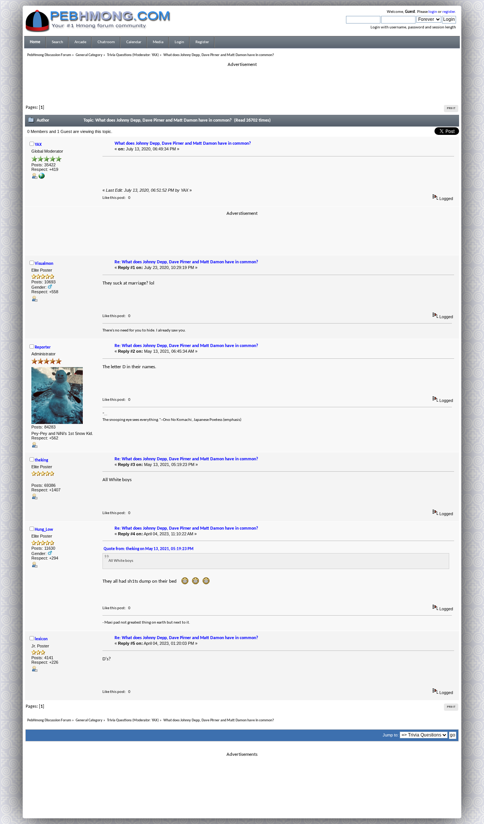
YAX (155, 55)
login (432, 12)
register (448, 12)
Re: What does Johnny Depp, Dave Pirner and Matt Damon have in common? (186, 262)
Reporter (43, 348)
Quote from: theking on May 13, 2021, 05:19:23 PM (149, 549)
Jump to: (391, 735)
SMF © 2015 (237, 801)
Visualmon (44, 264)
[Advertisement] (242, 85)
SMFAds (226, 806)
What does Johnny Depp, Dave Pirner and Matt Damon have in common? (183, 143)
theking (41, 460)
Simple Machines (266, 801)
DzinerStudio (252, 810)
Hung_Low (44, 530)
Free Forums (253, 806)
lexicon (41, 639)
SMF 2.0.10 (212, 801)
